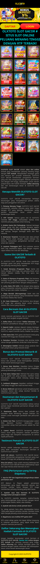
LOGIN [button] (5, 562)
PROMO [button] (24, 562)
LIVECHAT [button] (34, 562)
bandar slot (23, 540)
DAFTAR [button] (10, 26)
